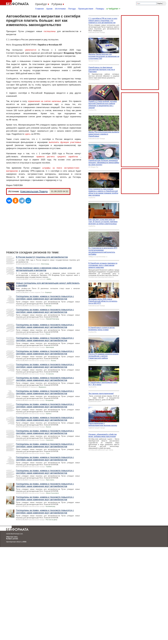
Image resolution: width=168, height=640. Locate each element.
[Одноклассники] (15, 201)
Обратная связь (12, 537)
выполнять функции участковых (65, 142)
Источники (60, 8)
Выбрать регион (12, 539)
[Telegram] (22, 201)
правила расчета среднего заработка (57, 156)
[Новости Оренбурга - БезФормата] (15, 3)
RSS (24, 542)
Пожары (100, 8)
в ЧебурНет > (113, 8)
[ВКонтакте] (9, 201)
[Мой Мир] (28, 201)
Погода (72, 8)
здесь (28, 134)
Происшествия (85, 8)
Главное (39, 8)
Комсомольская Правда (34, 191)
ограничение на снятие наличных (44, 101)
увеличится (30, 50)
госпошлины (50, 31)
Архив (49, 8)
